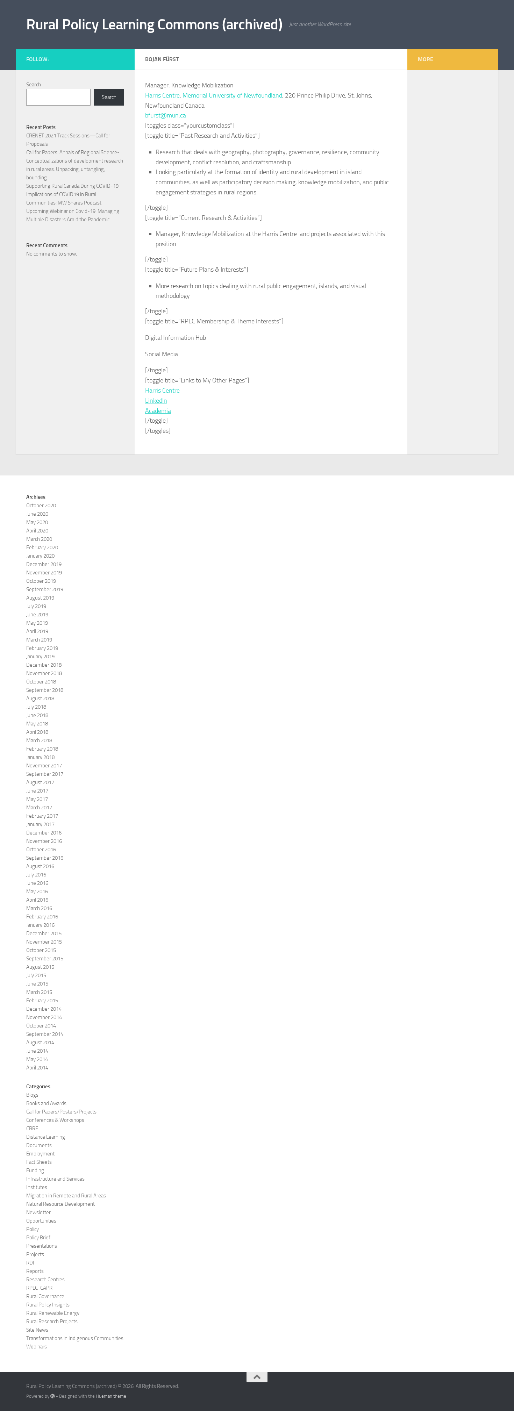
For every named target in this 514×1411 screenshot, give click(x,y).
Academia (158, 411)
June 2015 (37, 984)
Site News (37, 1330)
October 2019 (41, 581)
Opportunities (41, 1221)
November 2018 (44, 673)
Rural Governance (45, 1296)
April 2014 (37, 1068)
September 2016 (44, 858)
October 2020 (41, 505)
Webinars (36, 1347)
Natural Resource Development (60, 1204)
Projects (35, 1254)
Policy (32, 1229)
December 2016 (44, 833)
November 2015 (44, 942)
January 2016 (40, 925)
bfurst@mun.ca (165, 115)
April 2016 (37, 900)
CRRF (32, 1128)
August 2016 (40, 866)
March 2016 (39, 908)
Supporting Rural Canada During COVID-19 (72, 186)
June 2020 (37, 514)
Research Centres (45, 1279)
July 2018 (36, 707)
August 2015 (40, 967)
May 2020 (37, 522)
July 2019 (36, 606)
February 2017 (42, 816)
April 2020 (37, 531)
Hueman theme (111, 1396)
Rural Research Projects (52, 1321)
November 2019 (44, 573)
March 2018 (39, 740)
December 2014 (44, 1009)
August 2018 (40, 698)
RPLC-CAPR (39, 1288)
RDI (30, 1263)
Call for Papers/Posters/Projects (61, 1112)
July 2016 (36, 875)
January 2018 (40, 757)
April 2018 (37, 732)
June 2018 (37, 715)
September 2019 (44, 589)
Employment (40, 1154)
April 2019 (37, 631)
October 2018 (41, 682)
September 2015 (44, 958)
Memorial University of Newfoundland (232, 95)
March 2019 (39, 640)
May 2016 (37, 891)
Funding (35, 1170)
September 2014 (44, 1034)
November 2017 (44, 765)
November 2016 (44, 841)
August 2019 (40, 598)
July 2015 (36, 975)
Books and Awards (46, 1103)
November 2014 (44, 1017)
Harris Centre (162, 95)
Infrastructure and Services (55, 1179)
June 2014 (37, 1051)
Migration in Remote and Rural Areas (66, 1195)
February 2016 (42, 917)
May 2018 (37, 724)
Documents (39, 1145)
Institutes (36, 1187)
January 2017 (40, 824)
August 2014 (40, 1042)
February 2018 (42, 749)
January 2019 (40, 656)
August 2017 (40, 782)
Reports (35, 1271)
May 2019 (37, 623)
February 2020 (42, 547)
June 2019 (37, 614)
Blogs (32, 1095)
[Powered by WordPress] (52, 1396)
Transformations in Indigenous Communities (74, 1338)
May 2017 (37, 799)
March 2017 (39, 807)
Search (33, 84)
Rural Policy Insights (48, 1305)
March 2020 (39, 539)
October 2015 (41, 950)
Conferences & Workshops (55, 1120)
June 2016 (37, 883)
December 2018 (44, 665)
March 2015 (39, 992)
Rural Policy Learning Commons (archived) (154, 24)
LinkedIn (156, 400)
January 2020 (40, 556)
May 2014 (37, 1059)
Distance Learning (45, 1137)
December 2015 (44, 933)
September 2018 (44, 690)
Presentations (41, 1246)
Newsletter (38, 1212)
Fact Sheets (39, 1162)
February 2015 (42, 1000)
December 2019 (44, 564)
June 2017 (37, 791)
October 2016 (41, 849)
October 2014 (41, 1026)
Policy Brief (38, 1237)
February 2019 (42, 648)
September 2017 (44, 774)
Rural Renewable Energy (52, 1313)
